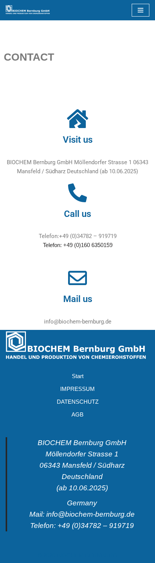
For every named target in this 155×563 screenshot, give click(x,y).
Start (78, 376)
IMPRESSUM (77, 389)
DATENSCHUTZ (78, 401)
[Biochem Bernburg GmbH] (28, 10)
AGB (77, 414)
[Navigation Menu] (140, 10)
